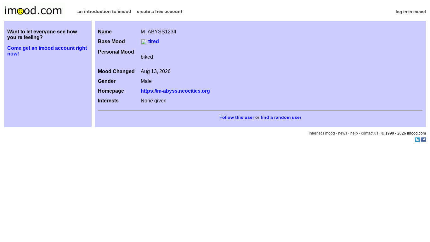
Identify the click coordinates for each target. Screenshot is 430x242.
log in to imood (411, 11)
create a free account (159, 11)
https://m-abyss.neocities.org (175, 91)
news (342, 133)
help (354, 133)
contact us (369, 133)
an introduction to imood (104, 11)
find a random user (281, 117)
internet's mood (322, 133)
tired (153, 41)
